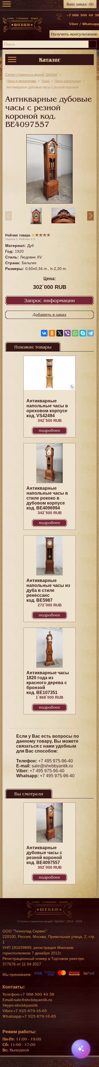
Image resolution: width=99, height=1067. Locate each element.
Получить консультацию (74, 34)
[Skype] (82, 333)
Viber (73, 24)
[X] (59, 333)
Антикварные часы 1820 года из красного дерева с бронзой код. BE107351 (47, 682)
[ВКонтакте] (44, 333)
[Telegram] (90, 333)
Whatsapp (90, 24)
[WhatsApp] (75, 333)
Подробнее (49, 430)
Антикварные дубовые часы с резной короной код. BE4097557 (44, 855)
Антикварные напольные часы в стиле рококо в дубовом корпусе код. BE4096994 (47, 498)
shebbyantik (26, 1005)
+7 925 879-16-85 (30, 1011)
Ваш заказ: (80, 4)
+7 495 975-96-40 (55, 761)
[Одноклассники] (52, 333)
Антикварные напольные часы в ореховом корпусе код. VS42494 (47, 408)
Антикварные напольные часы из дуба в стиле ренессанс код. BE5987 (48, 590)
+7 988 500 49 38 (83, 15)
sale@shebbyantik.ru (52, 766)
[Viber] (67, 333)
